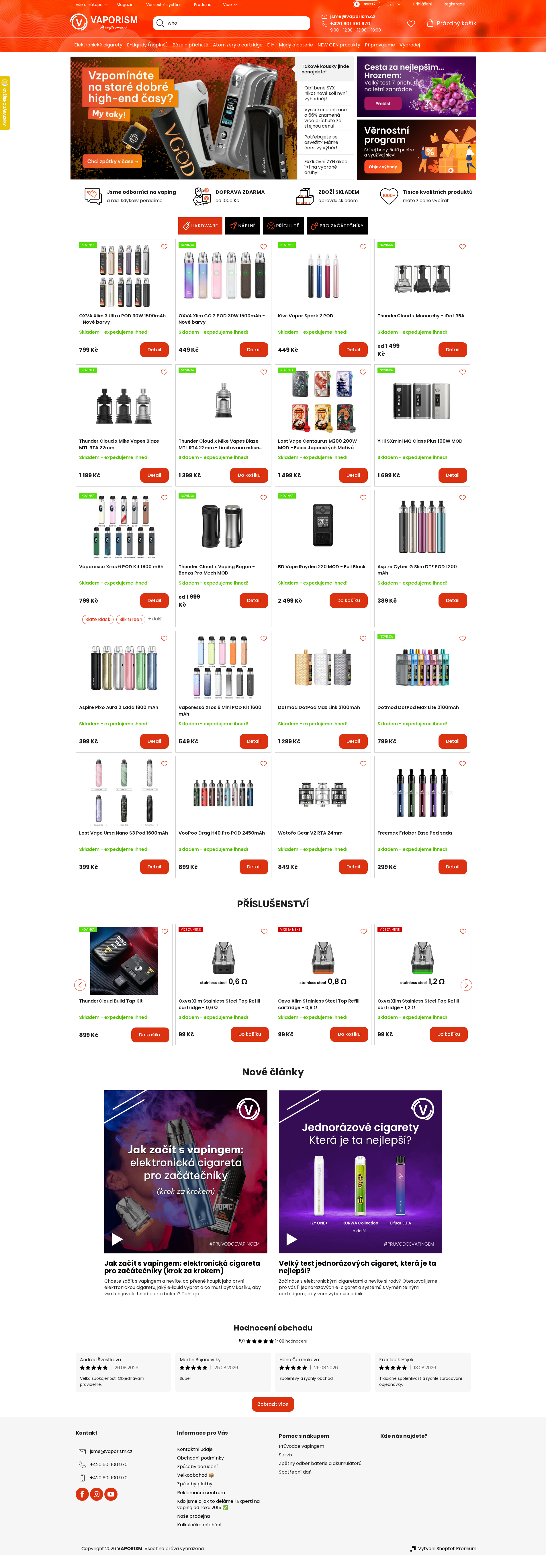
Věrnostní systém (163, 4)
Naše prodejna (193, 1516)
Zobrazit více (273, 1404)
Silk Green (131, 619)
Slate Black (97, 619)
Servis (285, 1455)
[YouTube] (111, 1494)
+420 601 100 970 (350, 23)
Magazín (125, 4)
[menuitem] (96, 45)
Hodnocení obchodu (273, 1328)
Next (466, 985)
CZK (390, 4)
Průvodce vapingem (301, 1446)
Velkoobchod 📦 (195, 1475)
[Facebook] (82, 1494)
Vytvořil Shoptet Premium (447, 1549)
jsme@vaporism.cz (352, 16)
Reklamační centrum (201, 1492)
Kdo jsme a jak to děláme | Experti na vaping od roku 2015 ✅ (218, 1504)
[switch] (366, 4)
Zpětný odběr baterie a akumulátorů (320, 1463)
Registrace (454, 4)
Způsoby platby (194, 1483)
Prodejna (203, 4)
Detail (154, 349)
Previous (80, 985)
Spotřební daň (295, 1472)
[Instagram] (96, 1494)
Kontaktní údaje (195, 1449)
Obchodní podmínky (200, 1458)
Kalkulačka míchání (199, 1524)
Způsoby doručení (197, 1466)
